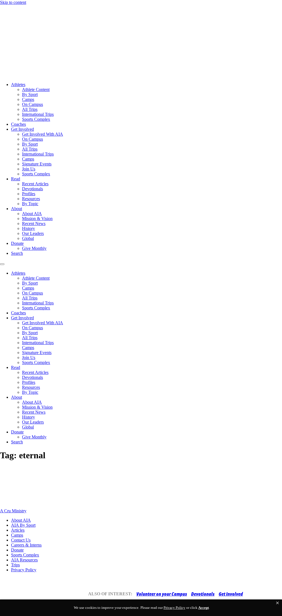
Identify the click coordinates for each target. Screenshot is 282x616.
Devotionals (32, 188)
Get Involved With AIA (42, 134)
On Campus (32, 104)
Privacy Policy (23, 569)
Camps (28, 99)
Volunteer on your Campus (161, 594)
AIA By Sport (23, 525)
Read (15, 178)
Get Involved (22, 129)
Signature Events (36, 164)
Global (28, 238)
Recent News (33, 223)
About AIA (32, 213)
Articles (18, 530)
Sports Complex (36, 119)
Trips (15, 565)
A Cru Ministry (13, 510)
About (16, 208)
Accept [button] (203, 608)
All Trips (29, 109)
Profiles (28, 193)
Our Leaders (33, 233)
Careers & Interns (26, 545)
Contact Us (21, 540)
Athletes (18, 84)
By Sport (30, 94)
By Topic (30, 203)
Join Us (28, 169)
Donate (17, 243)
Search (17, 253)
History (28, 228)
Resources (31, 198)
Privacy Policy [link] (174, 608)
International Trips (38, 114)
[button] (277, 603)
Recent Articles (35, 183)
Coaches (18, 124)
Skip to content (13, 2)
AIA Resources (24, 560)
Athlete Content (36, 89)
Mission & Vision (37, 218)
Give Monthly (34, 248)
